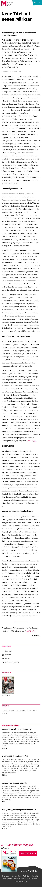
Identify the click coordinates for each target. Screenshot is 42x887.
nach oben (35, 636)
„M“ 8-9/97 (31, 441)
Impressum (6, 876)
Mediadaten (16, 876)
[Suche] (21, 871)
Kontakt (35, 876)
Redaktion (26, 876)
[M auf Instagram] (33, 871)
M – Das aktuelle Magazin (17, 845)
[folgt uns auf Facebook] (28, 871)
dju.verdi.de (33, 879)
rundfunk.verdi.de (20, 879)
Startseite (5, 711)
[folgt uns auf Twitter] (30, 871)
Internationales (15, 711)
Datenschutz (7, 879)
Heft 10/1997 (6, 695)
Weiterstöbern (27, 853)
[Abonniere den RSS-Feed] (36, 871)
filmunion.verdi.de (21, 881)
